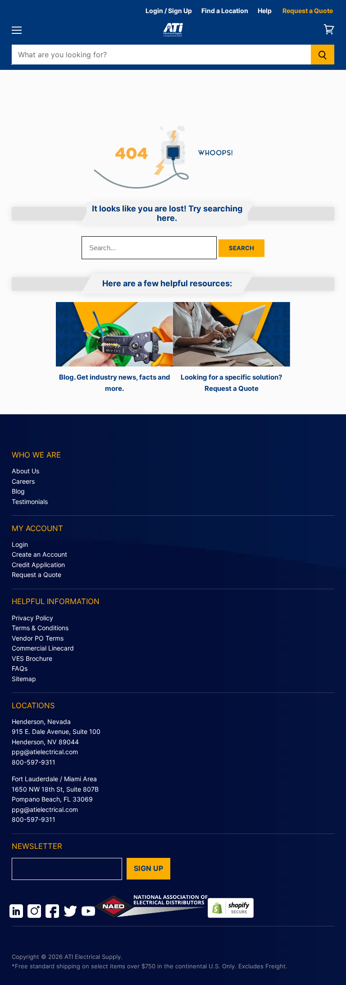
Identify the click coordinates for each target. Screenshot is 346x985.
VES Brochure (32, 658)
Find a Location (224, 10)
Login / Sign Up (169, 10)
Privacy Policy (32, 618)
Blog (18, 491)
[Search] (323, 54)
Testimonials (30, 501)
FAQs (19, 668)
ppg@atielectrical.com (45, 752)
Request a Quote (307, 10)
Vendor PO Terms (38, 638)
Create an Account (39, 554)
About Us (25, 471)
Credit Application (38, 564)
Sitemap (24, 679)
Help (265, 10)
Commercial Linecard (43, 648)
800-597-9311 (33, 762)
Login (20, 544)
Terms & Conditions (40, 628)
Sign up (148, 868)
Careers (23, 481)
